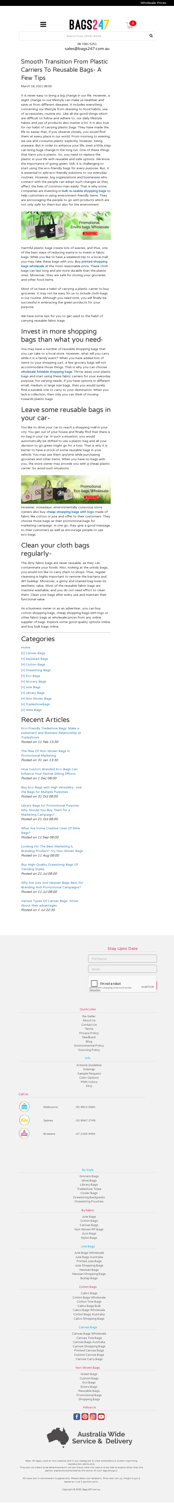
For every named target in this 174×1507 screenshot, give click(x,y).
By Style (88, 1170)
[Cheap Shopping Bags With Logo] (66, 503)
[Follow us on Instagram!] (93, 1418)
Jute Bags (33, 687)
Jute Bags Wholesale (89, 1253)
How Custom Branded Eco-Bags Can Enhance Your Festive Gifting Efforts (49, 771)
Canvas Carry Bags (89, 1359)
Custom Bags (89, 1378)
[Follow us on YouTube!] (101, 1418)
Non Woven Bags (38, 698)
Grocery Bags (35, 681)
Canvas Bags (35, 653)
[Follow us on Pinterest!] (85, 1418)
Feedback (89, 1037)
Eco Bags (32, 676)
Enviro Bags (89, 1387)
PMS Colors (89, 1082)
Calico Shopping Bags (89, 1319)
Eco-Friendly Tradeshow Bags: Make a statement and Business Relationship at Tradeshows (51, 732)
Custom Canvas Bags (89, 1355)
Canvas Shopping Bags (89, 1346)
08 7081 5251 (87, 44)
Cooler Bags (89, 1193)
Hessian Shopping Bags (89, 1274)
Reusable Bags (89, 1391)
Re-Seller (89, 1016)
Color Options (89, 1078)
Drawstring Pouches (89, 1201)
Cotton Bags (35, 664)
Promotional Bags (89, 1395)
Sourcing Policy (89, 1050)
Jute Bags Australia (89, 1257)
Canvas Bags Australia (89, 1342)
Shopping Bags (89, 1399)
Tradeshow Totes (89, 1189)
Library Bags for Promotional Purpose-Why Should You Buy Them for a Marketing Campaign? (50, 810)
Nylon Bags (89, 1238)
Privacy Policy (89, 1033)
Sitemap (89, 1069)
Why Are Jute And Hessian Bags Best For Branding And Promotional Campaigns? (52, 885)
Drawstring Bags (38, 670)
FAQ (89, 1086)
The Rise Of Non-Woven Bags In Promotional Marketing (45, 753)
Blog (89, 1041)
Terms (89, 1029)
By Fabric (88, 1210)
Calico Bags (89, 1293)
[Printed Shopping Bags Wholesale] (66, 239)
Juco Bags (89, 1233)
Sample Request (89, 1073)
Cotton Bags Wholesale (89, 1297)
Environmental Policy (89, 1046)
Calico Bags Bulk (89, 1306)
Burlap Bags (89, 1278)
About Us (89, 1020)
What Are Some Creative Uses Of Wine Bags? (50, 830)
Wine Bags (33, 710)
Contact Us (89, 1025)
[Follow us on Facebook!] (76, 1418)
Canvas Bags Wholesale (89, 1334)
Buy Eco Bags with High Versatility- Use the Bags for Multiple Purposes (51, 789)
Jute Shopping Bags (89, 1265)
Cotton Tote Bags (89, 1301)
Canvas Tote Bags (89, 1338)
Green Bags (89, 1374)
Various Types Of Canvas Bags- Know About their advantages (49, 903)
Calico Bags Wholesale (89, 1310)
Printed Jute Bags (89, 1261)
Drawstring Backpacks (89, 1197)
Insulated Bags (36, 659)
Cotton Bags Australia (89, 1314)
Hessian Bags (89, 1270)
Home (25, 647)
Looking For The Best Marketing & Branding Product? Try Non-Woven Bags (52, 848)
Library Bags (35, 693)
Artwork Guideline (89, 1065)
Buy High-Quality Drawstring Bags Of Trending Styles (49, 867)
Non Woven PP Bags (89, 1229)
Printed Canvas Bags (89, 1350)
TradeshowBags (37, 704)
